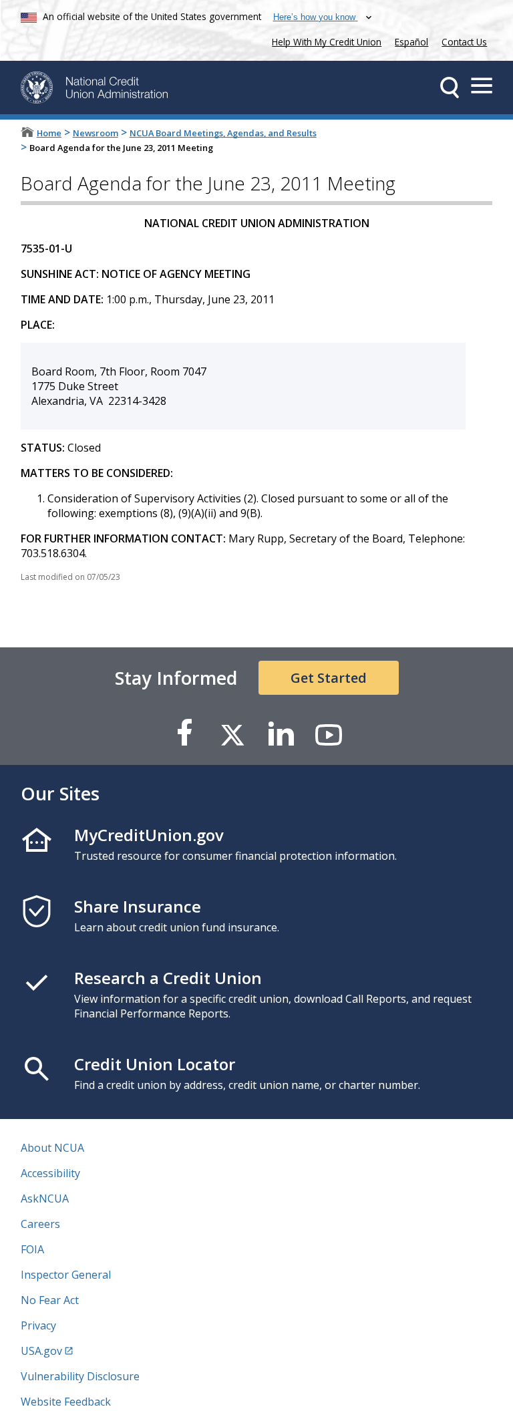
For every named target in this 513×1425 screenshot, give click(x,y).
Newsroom (95, 133)
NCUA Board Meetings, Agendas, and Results (223, 133)
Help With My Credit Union (324, 40)
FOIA (32, 1249)
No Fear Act (50, 1300)
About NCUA (52, 1147)
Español (411, 41)
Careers (40, 1224)
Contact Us (464, 41)
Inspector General (66, 1274)
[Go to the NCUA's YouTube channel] (329, 734)
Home (49, 133)
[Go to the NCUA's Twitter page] (232, 734)
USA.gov (41, 1350)
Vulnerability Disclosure (80, 1376)
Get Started (329, 678)
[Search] (449, 87)
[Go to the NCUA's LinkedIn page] (281, 734)
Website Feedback (66, 1401)
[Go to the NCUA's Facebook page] (184, 734)
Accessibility (50, 1173)
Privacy (38, 1325)
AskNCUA (45, 1198)
